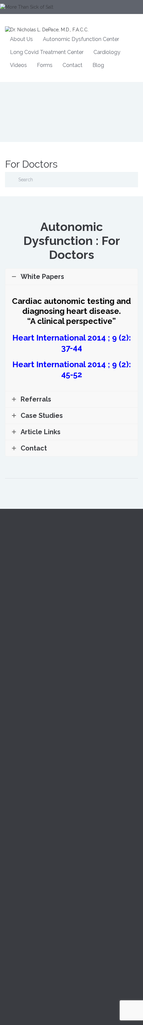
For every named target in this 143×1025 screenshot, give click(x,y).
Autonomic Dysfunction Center (81, 39)
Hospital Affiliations (25, 903)
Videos (18, 65)
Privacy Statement (24, 918)
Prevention (16, 737)
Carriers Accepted (24, 873)
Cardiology (106, 52)
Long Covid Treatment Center (46, 52)
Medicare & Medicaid (28, 888)
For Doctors (18, 782)
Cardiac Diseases (23, 692)
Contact (72, 65)
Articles (13, 812)
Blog (98, 65)
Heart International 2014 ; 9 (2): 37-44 (71, 343)
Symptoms (17, 707)
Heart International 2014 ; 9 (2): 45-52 (71, 369)
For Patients (17, 797)
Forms (45, 65)
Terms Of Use (19, 933)
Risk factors (17, 722)
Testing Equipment (25, 827)
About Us (21, 39)
